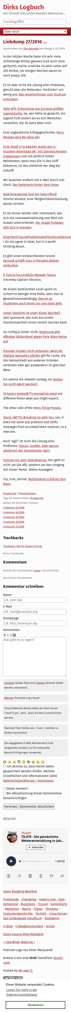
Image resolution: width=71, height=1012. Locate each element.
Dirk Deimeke (31, 48)
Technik (41, 913)
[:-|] (14, 762)
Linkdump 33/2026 (13, 517)
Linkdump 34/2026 (13, 512)
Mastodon (12, 909)
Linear (37, 570)
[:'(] (4, 762)
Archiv (50, 926)
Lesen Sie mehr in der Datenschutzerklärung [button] (21, 992)
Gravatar (9, 682)
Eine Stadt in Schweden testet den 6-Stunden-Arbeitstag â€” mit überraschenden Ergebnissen (35, 151)
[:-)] (9, 762)
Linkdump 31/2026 (13, 526)
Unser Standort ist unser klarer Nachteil (31, 313)
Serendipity (58, 904)
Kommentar (11, 630)
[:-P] (37, 762)
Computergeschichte (18, 913)
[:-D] (33, 762)
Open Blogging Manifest (20, 891)
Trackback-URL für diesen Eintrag (22, 546)
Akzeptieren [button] (36, 1004)
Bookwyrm (52, 918)
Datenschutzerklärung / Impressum (28, 780)
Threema (51, 909)
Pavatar (41, 682)
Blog (9, 926)
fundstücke (9, 493)
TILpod (43, 904)
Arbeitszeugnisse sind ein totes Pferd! (30, 194)
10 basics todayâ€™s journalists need (30, 394)
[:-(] (23, 762)
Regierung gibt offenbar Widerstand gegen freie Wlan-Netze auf (35, 336)
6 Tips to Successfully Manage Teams (29, 275)
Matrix (26, 909)
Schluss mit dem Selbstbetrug (24, 460)
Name (7, 595)
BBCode (8, 697)
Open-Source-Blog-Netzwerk (23, 934)
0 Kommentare (27, 493)
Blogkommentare (30, 926)
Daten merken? (17, 788)
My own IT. (26, 970)
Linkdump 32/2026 (13, 521)
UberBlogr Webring (19, 942)
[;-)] (42, 762)
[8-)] (28, 762)
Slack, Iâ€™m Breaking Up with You (28, 417)
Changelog (28, 899)
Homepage (11, 618)
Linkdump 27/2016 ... (25, 42)
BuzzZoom (28, 904)
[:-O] (19, 762)
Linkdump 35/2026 (13, 507)
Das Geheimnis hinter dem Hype (35, 185)
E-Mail (7, 606)
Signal (38, 909)
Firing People (51, 408)
